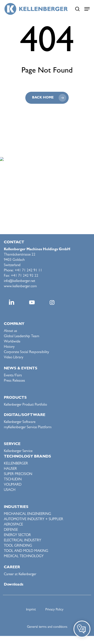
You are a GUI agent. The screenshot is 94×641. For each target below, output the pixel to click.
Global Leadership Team (21, 336)
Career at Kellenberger (20, 574)
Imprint (31, 609)
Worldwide (12, 342)
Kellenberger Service (18, 451)
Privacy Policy (54, 609)
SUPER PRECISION (18, 474)
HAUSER (10, 469)
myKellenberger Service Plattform (28, 427)
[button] (87, 8)
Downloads (13, 585)
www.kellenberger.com (20, 286)
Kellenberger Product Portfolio (25, 405)
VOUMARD (12, 485)
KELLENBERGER (16, 464)
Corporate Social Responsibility (26, 352)
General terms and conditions (47, 627)
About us (10, 331)
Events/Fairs (13, 376)
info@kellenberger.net (19, 281)
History (9, 347)
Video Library (13, 358)
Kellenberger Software (19, 422)
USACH (9, 490)
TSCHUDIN (13, 480)
